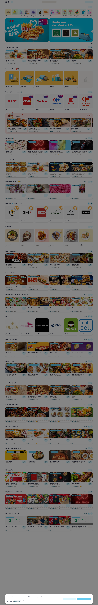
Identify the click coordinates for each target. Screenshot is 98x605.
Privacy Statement (17, 601)
